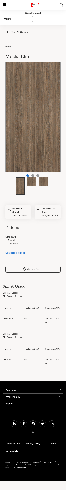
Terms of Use (13, 444)
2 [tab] (32, 176)
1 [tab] (27, 176)
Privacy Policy (32, 444)
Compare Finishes (14, 253)
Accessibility (12, 452)
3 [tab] (37, 176)
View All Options (20, 32)
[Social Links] (14, 424)
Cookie (52, 444)
